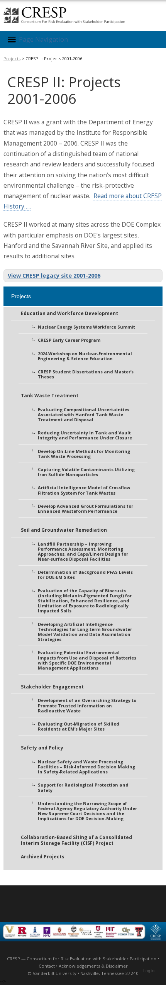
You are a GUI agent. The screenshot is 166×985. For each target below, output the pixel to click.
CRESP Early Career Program (69, 340)
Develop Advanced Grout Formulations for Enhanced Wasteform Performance (85, 508)
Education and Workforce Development (69, 313)
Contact (47, 966)
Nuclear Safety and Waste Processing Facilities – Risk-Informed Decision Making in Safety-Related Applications (86, 767)
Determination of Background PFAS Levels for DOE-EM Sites (85, 574)
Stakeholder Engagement (52, 686)
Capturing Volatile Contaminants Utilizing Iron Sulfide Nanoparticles (86, 471)
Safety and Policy (42, 747)
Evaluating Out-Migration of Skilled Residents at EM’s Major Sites (78, 726)
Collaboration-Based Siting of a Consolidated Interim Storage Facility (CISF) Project (76, 840)
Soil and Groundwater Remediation (64, 530)
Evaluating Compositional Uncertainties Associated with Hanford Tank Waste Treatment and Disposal (83, 414)
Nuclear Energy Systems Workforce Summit (86, 327)
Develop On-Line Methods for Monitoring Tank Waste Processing (84, 453)
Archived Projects (42, 856)
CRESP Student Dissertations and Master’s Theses (86, 374)
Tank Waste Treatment (49, 395)
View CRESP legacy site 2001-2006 (54, 275)
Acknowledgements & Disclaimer (93, 966)
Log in (148, 970)
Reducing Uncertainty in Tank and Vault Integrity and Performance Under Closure (85, 435)
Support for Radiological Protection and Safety (83, 787)
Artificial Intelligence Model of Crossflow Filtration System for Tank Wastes (84, 490)
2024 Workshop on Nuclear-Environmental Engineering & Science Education (85, 356)
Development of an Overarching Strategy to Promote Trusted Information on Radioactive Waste (87, 705)
